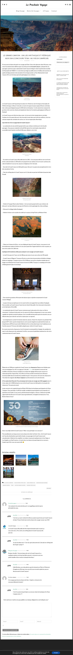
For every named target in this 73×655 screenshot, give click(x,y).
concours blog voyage (41, 482)
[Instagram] (6, 4)
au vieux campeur (8, 482)
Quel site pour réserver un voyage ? (62, 79)
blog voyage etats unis (20, 482)
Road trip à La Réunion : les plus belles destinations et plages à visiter (62, 94)
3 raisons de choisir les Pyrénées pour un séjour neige (63, 88)
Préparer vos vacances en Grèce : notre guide (63, 75)
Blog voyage (20, 11)
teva (12, 485)
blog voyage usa (31, 482)
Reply (27, 503)
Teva (30, 369)
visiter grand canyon (20, 485)
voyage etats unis (31, 485)
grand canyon (6, 485)
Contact (54, 11)
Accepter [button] (56, 652)
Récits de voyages (33, 11)
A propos (46, 11)
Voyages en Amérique (27, 492)
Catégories (59, 59)
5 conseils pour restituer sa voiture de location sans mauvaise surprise (63, 83)
